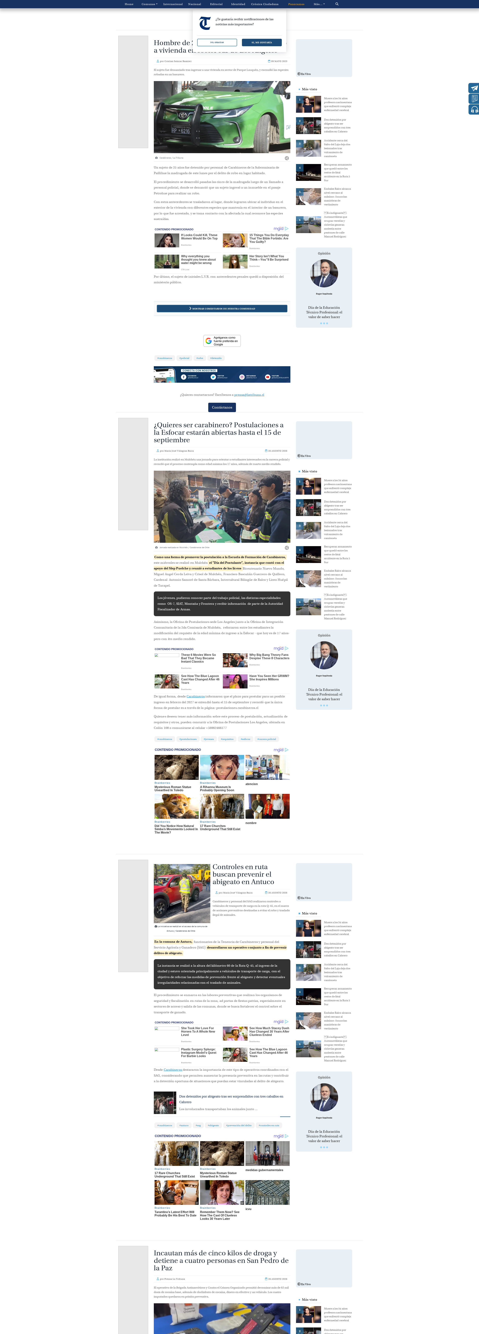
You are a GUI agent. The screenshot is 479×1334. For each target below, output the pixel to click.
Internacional (173, 4)
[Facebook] (194, 377)
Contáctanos (222, 407)
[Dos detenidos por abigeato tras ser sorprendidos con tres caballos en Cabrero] (310, 125)
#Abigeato (213, 1125)
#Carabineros (164, 358)
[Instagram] (249, 377)
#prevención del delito (239, 1125)
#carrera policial (266, 739)
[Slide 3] (327, 323)
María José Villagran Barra (179, 451)
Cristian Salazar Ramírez (178, 61)
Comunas (148, 4)
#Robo (199, 358)
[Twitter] (222, 377)
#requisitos (227, 739)
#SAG (198, 1125)
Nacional (194, 4)
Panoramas (296, 4)
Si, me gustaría (262, 42)
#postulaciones (188, 739)
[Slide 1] (321, 323)
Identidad (238, 4)
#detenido (216, 358)
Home (129, 4)
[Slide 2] (324, 323)
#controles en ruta (269, 1125)
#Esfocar (245, 739)
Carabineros (196, 696)
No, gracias (217, 42)
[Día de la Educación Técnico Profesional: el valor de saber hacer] (324, 273)
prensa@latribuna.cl (249, 395)
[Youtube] (276, 377)
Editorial (216, 4)
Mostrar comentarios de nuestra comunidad (223, 308)
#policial (184, 358)
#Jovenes (209, 739)
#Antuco (184, 1125)
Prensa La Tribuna (174, 1279)
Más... (318, 4)
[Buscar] (345, 4)
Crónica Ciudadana (265, 4)
